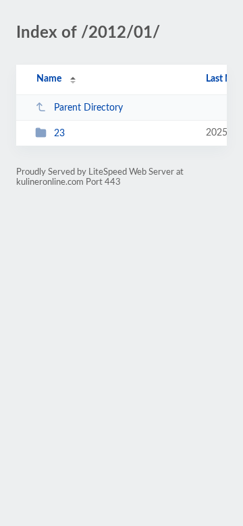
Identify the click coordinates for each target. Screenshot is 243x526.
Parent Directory (88, 108)
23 (59, 133)
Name (48, 79)
